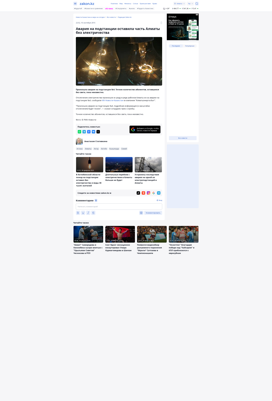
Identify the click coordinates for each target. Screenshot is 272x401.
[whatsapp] (79, 132)
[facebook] (89, 132)
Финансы (127, 4)
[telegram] (84, 132)
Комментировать (153, 213)
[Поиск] (197, 4)
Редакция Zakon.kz (125, 17)
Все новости (111, 17)
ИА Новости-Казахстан (112, 100)
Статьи (135, 4)
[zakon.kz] (87, 3)
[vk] (93, 132)
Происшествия (145, 4)
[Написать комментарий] (119, 206)
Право (154, 4)
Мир (121, 4)
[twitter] (98, 132)
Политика (114, 4)
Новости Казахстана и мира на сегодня (90, 17)
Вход (160, 200)
